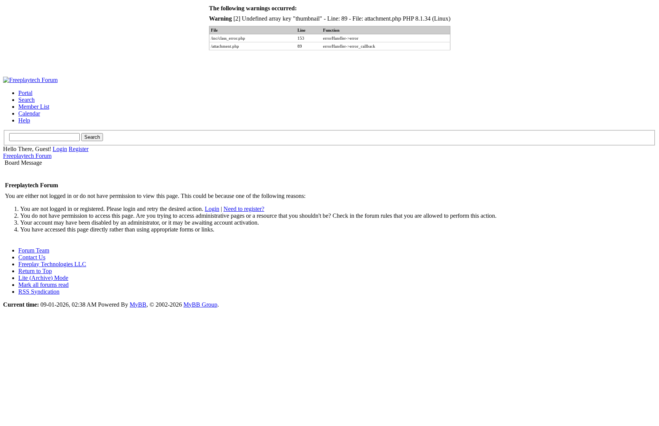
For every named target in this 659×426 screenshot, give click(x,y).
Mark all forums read (43, 284)
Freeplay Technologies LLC (52, 264)
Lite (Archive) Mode (43, 278)
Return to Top (35, 271)
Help (24, 120)
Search (26, 99)
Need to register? (243, 209)
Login (60, 149)
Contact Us (31, 257)
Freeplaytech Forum (27, 156)
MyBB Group (200, 304)
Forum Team (33, 250)
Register (78, 149)
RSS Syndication (38, 291)
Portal (25, 93)
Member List (33, 106)
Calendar (29, 113)
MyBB (138, 304)
